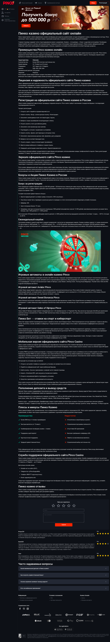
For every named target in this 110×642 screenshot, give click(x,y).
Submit (64, 525)
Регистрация (103, 3)
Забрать (26, 25)
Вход (93, 3)
